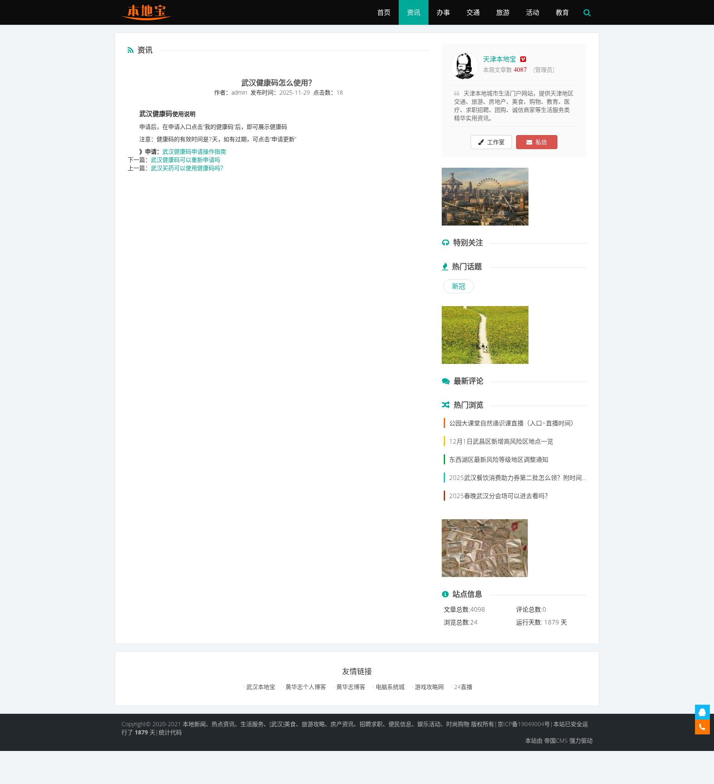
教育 (562, 12)
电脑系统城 (389, 687)
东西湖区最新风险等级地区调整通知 (498, 459)
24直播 (462, 687)
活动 (532, 12)
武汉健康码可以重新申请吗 (185, 160)
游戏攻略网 (428, 687)
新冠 (458, 286)
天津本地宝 (499, 59)
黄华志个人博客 (305, 687)
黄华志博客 (350, 687)
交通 (473, 12)
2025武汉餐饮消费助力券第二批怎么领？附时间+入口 (523, 477)
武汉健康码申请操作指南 (194, 151)
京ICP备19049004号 (523, 724)
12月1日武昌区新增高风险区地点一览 (501, 441)
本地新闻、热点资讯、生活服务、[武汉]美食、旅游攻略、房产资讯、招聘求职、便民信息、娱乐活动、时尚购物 (326, 724)
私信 (539, 142)
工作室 (494, 142)
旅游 (502, 12)
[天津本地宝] (149, 10)
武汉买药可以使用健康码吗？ (188, 168)
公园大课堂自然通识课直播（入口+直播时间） (513, 423)
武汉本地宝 (260, 687)
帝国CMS (556, 740)
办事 (443, 12)
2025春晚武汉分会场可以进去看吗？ (500, 496)
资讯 (413, 12)
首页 (383, 12)
